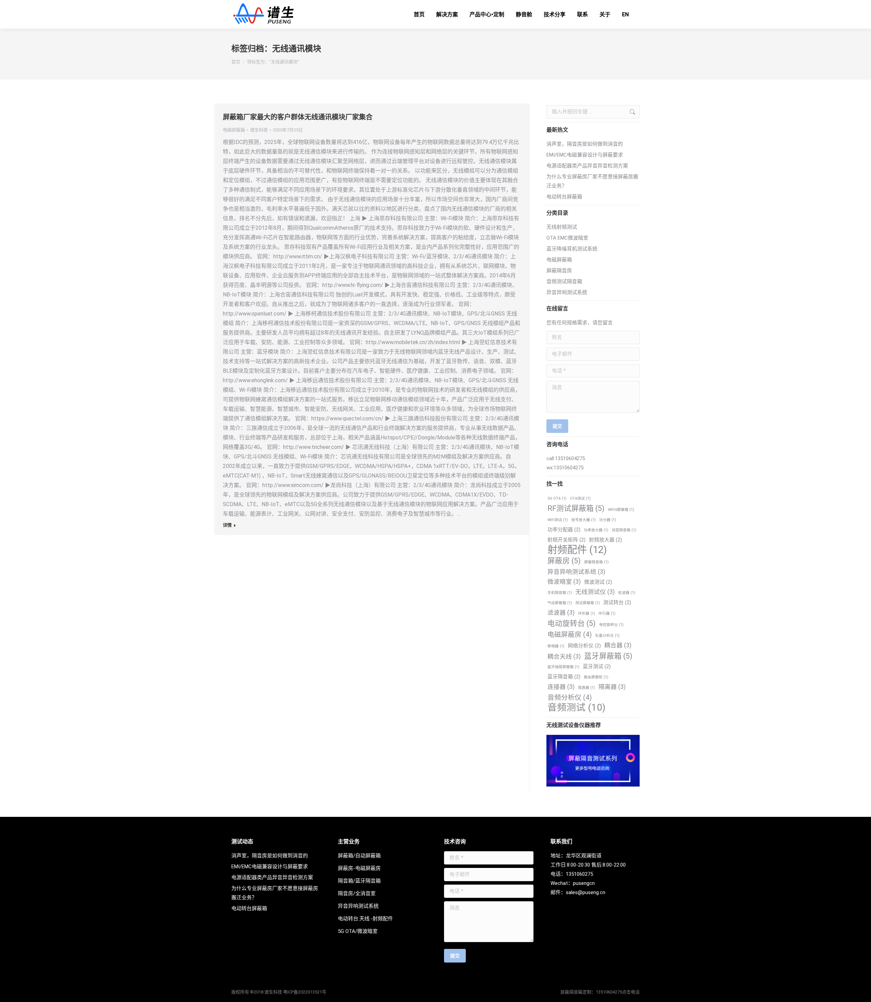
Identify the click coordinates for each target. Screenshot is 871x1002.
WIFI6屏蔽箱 (621, 509)
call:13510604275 (565, 458)
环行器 (606, 613)
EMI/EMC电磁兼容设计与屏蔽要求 (584, 155)
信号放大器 (583, 520)
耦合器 (617, 645)
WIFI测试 (557, 520)
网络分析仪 (584, 646)
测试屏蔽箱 (587, 603)
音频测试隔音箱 (564, 281)
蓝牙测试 (597, 666)
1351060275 (579, 874)
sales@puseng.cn (585, 892)
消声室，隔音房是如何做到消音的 (584, 144)
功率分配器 (563, 530)
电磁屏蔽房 (569, 635)
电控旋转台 (611, 625)
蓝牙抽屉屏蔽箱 (563, 667)
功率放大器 (596, 530)
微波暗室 (564, 581)
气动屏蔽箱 (559, 603)
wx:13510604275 (565, 468)
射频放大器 (605, 540)
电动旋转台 (571, 623)
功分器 (607, 520)
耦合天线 (564, 656)
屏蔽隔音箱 (596, 562)
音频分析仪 (569, 697)
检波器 (626, 593)
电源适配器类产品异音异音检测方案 (587, 166)
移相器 (555, 646)
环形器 (586, 613)
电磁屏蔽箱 (234, 129)
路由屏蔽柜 (596, 677)
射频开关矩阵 (566, 540)
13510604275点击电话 (618, 992)
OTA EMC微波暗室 (567, 238)
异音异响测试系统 (566, 292)
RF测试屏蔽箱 (576, 508)
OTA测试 (580, 498)
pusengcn (584, 883)
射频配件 (577, 549)
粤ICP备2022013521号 (304, 992)
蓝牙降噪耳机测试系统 (571, 249)
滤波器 (561, 612)
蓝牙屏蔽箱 (608, 656)
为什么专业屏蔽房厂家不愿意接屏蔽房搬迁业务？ (592, 181)
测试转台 (617, 602)
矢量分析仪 (607, 635)
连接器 (561, 686)
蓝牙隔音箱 (563, 677)
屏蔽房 (564, 560)
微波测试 (598, 582)
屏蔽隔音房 (559, 271)
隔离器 (612, 686)
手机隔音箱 (559, 593)
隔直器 (586, 687)
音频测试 (576, 707)
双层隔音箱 (624, 530)
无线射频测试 (561, 227)
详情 (227, 525)
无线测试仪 (595, 591)
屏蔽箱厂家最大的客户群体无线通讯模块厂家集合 (298, 117)
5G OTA (556, 498)
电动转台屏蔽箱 (564, 197)
